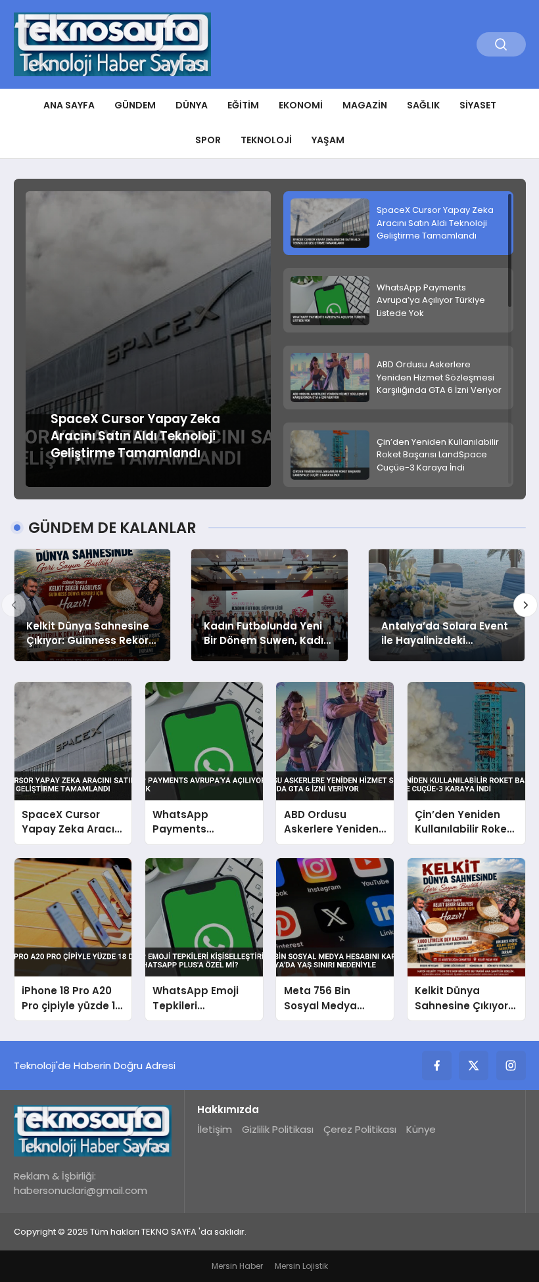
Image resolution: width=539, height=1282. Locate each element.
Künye (421, 1129)
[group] (148, 339)
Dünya (192, 105)
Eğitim (243, 105)
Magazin (364, 105)
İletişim (214, 1129)
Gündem (135, 105)
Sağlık (423, 105)
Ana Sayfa (69, 105)
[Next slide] (525, 605)
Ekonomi (301, 105)
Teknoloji (266, 140)
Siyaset (477, 105)
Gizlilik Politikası (278, 1129)
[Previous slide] (13, 605)
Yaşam (328, 140)
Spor (208, 140)
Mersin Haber (237, 1265)
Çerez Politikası (359, 1129)
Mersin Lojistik (301, 1265)
